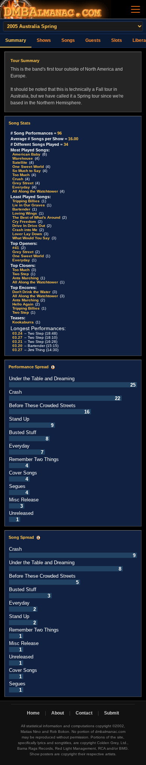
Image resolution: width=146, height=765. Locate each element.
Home (33, 713)
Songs (68, 40)
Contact (84, 713)
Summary (15, 40)
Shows (44, 40)
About (57, 713)
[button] (53, 367)
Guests (93, 40)
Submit (111, 713)
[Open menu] (135, 9)
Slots (116, 40)
